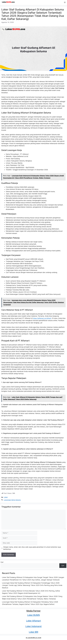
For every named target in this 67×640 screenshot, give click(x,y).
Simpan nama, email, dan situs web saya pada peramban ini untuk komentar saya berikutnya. (32, 548)
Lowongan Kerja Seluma (12, 500)
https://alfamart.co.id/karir (42, 318)
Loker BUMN (33, 615)
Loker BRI (33, 632)
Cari (2, 562)
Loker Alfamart (33, 620)
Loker (6, 497)
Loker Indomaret (33, 626)
